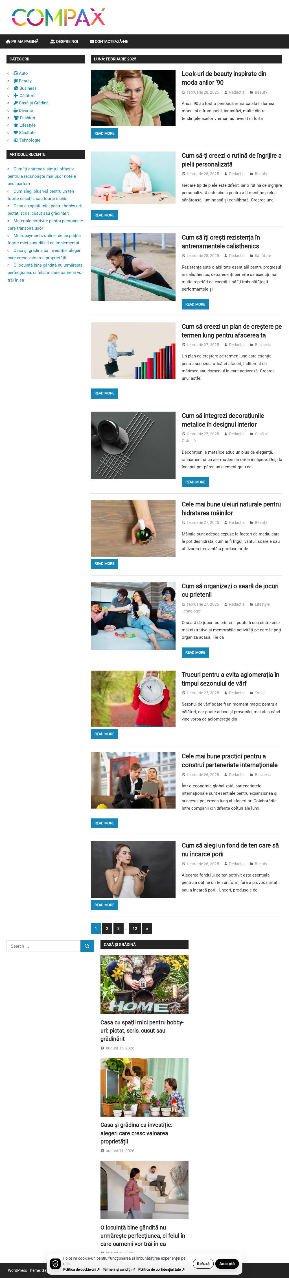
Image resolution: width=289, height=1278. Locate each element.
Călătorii (27, 95)
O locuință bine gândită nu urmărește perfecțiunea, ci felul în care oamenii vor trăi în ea (45, 273)
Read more (104, 133)
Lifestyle (262, 604)
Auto (23, 73)
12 (135, 928)
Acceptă (227, 1263)
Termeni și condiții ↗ (119, 1269)
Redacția (237, 92)
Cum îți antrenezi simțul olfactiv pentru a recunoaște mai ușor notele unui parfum (42, 176)
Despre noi (66, 41)
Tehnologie (191, 611)
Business (263, 344)
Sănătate (263, 255)
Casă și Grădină (33, 103)
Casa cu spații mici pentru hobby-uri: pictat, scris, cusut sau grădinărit (142, 1030)
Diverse (25, 110)
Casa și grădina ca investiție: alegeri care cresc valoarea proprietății (136, 1133)
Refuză (203, 1263)
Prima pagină (24, 41)
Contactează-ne (111, 41)
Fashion (27, 117)
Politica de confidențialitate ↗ (161, 1269)
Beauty (261, 92)
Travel (260, 693)
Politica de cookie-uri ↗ (81, 1269)
